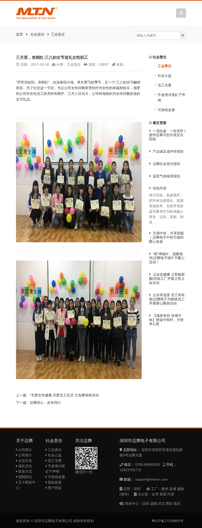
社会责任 (37, 34)
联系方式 (24, 471)
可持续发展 (166, 110)
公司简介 (24, 450)
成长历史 (24, 466)
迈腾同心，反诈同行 (45, 403)
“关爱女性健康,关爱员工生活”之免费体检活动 (64, 395)
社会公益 (164, 76)
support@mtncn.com (151, 479)
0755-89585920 (147, 465)
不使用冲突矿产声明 (171, 97)
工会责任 (58, 34)
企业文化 (24, 461)
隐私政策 (54, 482)
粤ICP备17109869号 (168, 521)
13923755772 (130, 470)
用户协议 (54, 488)
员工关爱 (164, 85)
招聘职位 (24, 477)
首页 (19, 34)
